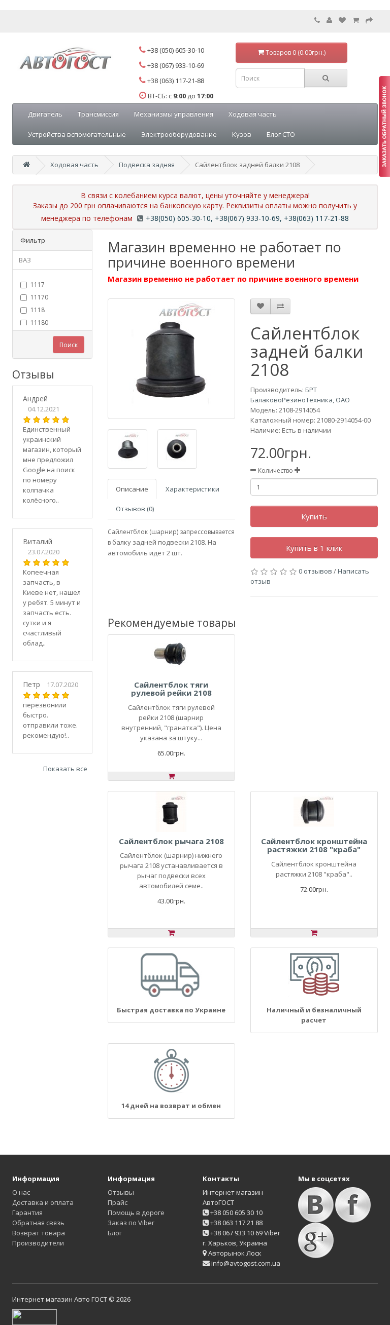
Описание (132, 489)
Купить (314, 516)
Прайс (117, 1202)
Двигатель (45, 114)
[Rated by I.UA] (34, 1316)
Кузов (241, 134)
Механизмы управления (173, 114)
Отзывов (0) (135, 508)
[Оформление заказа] (369, 20)
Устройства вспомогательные (77, 134)
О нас (21, 1192)
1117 (37, 284)
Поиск (68, 344)
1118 (37, 310)
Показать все (65, 768)
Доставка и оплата (43, 1202)
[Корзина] (355, 20)
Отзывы (121, 1192)
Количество (275, 470)
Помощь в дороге (136, 1212)
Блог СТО (281, 134)
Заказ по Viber (131, 1222)
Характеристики (192, 489)
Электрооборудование (179, 134)
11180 (39, 322)
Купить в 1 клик (314, 548)
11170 (39, 297)
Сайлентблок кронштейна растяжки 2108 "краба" (314, 845)
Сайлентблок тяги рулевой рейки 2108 (171, 688)
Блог (115, 1232)
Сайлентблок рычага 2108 (171, 841)
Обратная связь (38, 1222)
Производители (38, 1242)
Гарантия (27, 1212)
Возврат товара (38, 1232)
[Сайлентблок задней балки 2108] (171, 358)
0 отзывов (315, 571)
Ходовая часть (253, 114)
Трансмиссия (98, 114)
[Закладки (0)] (342, 20)
